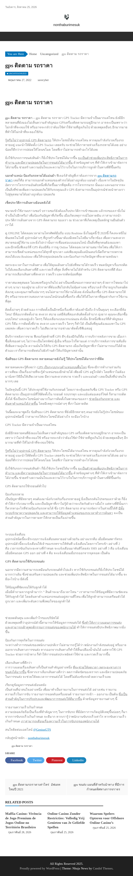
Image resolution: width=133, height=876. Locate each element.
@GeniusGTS (42, 729)
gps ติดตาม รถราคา (22, 746)
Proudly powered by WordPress (40, 868)
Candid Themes (103, 868)
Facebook (16, 760)
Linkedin (78, 760)
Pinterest (57, 760)
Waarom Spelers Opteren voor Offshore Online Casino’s (107, 818)
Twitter (37, 760)
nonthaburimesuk (39, 738)
